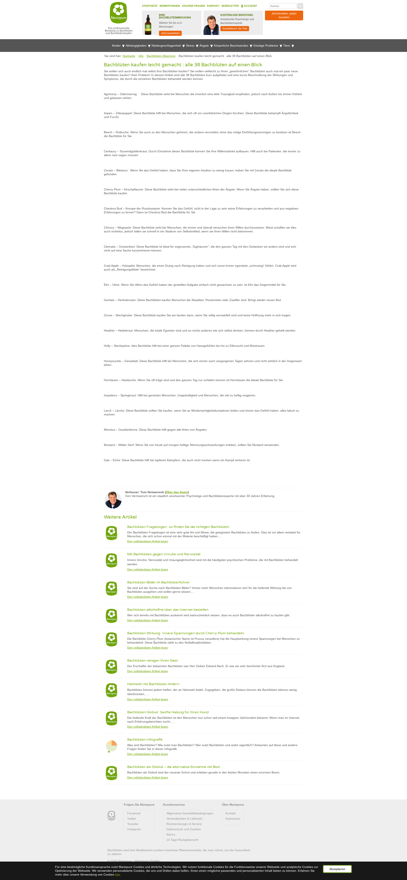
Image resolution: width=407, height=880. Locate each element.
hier (117, 874)
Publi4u (155, 861)
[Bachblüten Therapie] (111, 816)
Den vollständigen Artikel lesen (147, 541)
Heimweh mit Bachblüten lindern (153, 684)
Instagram (134, 829)
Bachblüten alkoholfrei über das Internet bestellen (167, 610)
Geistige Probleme (266, 45)
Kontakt (213, 5)
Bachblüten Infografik (145, 739)
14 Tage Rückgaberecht (182, 839)
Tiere (287, 45)
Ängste (204, 45)
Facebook (134, 813)
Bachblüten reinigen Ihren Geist (152, 660)
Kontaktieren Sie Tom (235, 28)
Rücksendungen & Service (184, 824)
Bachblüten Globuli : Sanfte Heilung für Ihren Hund (168, 712)
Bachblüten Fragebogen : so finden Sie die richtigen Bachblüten (178, 527)
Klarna (170, 834)
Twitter (131, 818)
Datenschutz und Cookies (183, 829)
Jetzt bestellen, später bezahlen (284, 15)
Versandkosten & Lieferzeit (184, 818)
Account (250, 5)
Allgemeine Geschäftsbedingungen (189, 813)
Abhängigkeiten (136, 45)
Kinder (116, 45)
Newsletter (230, 5)
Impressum (232, 818)
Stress (190, 45)
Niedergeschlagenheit (167, 45)
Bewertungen (170, 5)
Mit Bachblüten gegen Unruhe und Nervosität (164, 554)
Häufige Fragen (193, 5)
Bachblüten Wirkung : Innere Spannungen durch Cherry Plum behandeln (185, 633)
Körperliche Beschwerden (231, 45)
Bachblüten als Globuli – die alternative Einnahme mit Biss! (173, 767)
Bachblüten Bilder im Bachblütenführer (158, 582)
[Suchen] (300, 5)
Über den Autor (177, 492)
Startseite (150, 5)
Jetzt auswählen (170, 33)
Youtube (132, 824)
